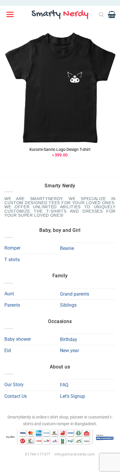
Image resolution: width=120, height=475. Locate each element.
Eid (7, 350)
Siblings (68, 305)
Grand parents (74, 294)
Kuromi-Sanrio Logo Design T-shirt (60, 149)
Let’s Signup (72, 396)
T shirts (12, 259)
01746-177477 (37, 454)
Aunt (9, 293)
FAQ (64, 385)
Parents (12, 305)
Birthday (68, 339)
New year (69, 350)
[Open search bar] (101, 14)
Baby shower (17, 339)
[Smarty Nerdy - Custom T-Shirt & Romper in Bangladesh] (60, 15)
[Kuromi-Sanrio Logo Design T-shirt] (60, 87)
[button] (10, 14)
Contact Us (15, 396)
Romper (12, 248)
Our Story (14, 384)
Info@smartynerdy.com (74, 454)
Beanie (67, 248)
